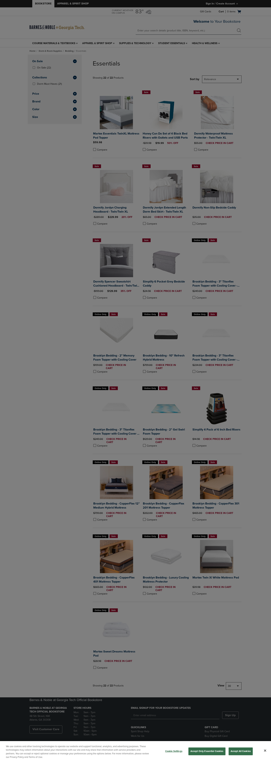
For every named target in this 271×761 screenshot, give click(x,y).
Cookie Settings (173, 751)
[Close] (265, 750)
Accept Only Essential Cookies (206, 751)
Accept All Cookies (241, 751)
